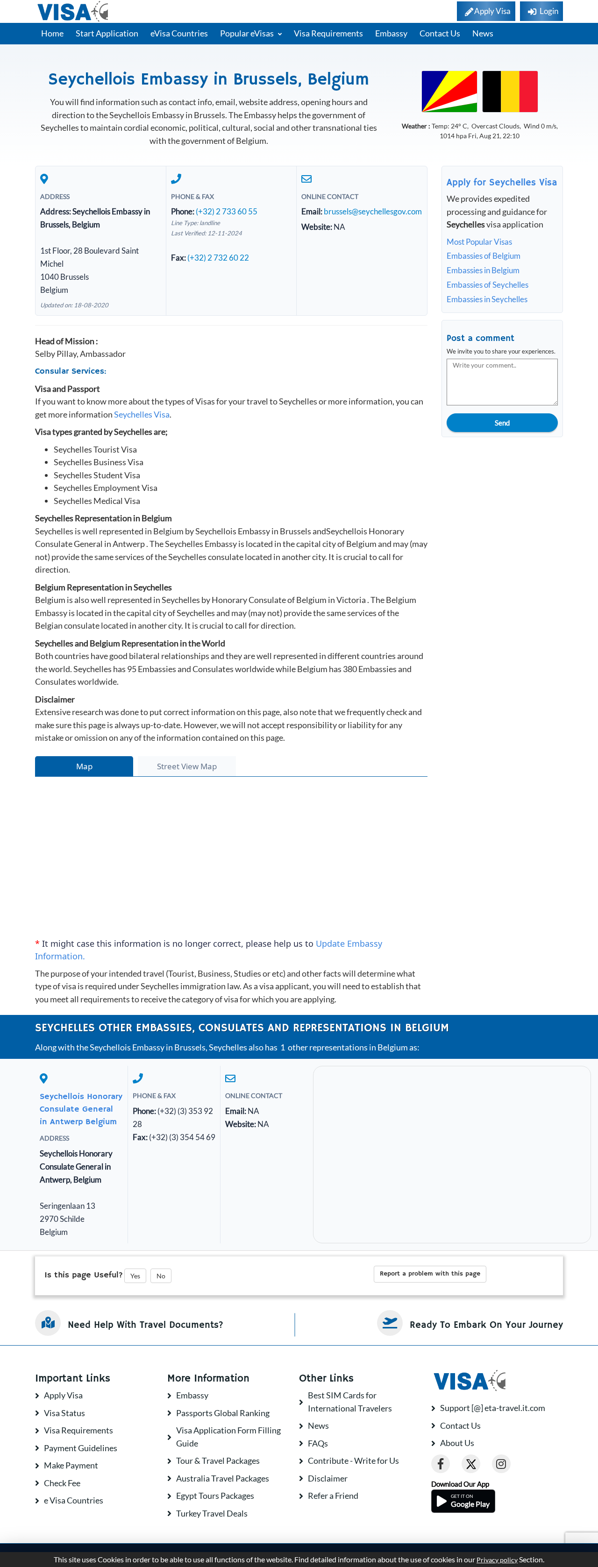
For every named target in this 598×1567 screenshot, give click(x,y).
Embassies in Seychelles (487, 299)
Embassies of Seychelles (487, 285)
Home (52, 33)
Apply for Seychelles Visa (502, 183)
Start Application (107, 33)
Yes (135, 1276)
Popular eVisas (247, 33)
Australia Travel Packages (222, 1478)
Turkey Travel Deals (212, 1513)
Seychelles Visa (142, 414)
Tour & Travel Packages (218, 1460)
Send (502, 422)
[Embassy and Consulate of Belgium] (510, 91)
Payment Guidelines (80, 1448)
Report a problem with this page (430, 1273)
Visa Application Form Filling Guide (228, 1436)
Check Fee (62, 1483)
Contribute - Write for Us (353, 1460)
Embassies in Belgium (483, 270)
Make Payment (71, 1465)
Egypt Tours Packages (215, 1495)
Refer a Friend (333, 1495)
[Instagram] (501, 1463)
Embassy (391, 33)
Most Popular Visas (479, 242)
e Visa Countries (73, 1500)
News (482, 33)
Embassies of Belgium (483, 256)
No (161, 1276)
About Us (457, 1443)
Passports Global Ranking (223, 1413)
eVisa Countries (179, 33)
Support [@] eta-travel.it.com (492, 1408)
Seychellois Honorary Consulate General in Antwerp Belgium (81, 1109)
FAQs (318, 1443)
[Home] (73, 11)
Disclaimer (328, 1478)
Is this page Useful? (83, 1275)
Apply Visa (63, 1395)
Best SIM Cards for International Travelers (350, 1401)
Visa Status (64, 1413)
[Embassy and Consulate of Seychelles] (449, 91)
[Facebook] (440, 1463)
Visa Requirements (328, 33)
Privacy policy (497, 1560)
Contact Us (440, 33)
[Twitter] (471, 1463)
